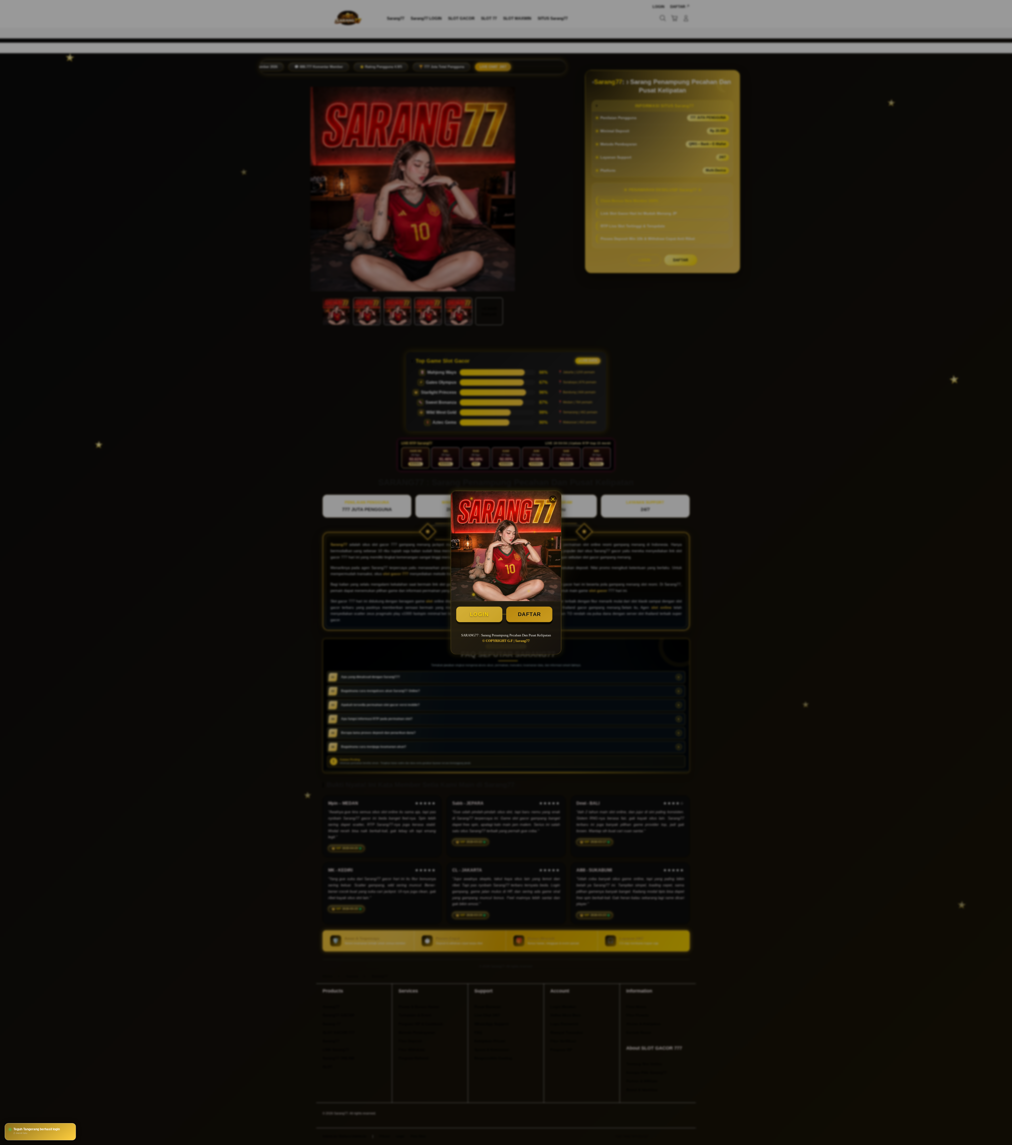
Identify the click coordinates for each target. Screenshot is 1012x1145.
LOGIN (479, 614)
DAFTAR (529, 614)
